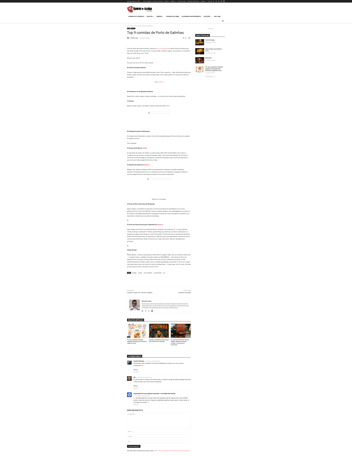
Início (128, 26)
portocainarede (158, 272)
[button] (223, 21)
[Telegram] (166, 43)
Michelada (208, 58)
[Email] (161, 43)
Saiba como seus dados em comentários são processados (171, 450)
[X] (219, 1)
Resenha (133, 28)
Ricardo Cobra (134, 38)
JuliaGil (160, 82)
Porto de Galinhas (162, 48)
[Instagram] (216, 1)
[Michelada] (199, 60)
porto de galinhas (148, 272)
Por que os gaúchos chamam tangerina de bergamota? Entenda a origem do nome (137, 341)
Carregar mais (209, 76)
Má (134, 377)
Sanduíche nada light (184, 292)
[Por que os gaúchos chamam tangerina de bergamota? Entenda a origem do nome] (137, 331)
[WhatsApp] (157, 43)
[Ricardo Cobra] (128, 38)
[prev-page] (128, 349)
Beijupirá (147, 165)
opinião (140, 272)
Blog (132, 26)
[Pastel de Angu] (199, 42)
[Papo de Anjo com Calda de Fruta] (199, 51)
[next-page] (131, 349)
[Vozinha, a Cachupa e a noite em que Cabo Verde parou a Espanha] (159, 331)
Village (144, 148)
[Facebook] (214, 1)
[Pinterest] (145, 310)
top (164, 272)
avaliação (134, 272)
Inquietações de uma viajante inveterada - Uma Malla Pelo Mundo (154, 393)
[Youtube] (224, 1)
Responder (136, 372)
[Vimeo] (221, 1)
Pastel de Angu (209, 40)
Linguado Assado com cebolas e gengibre (139, 292)
